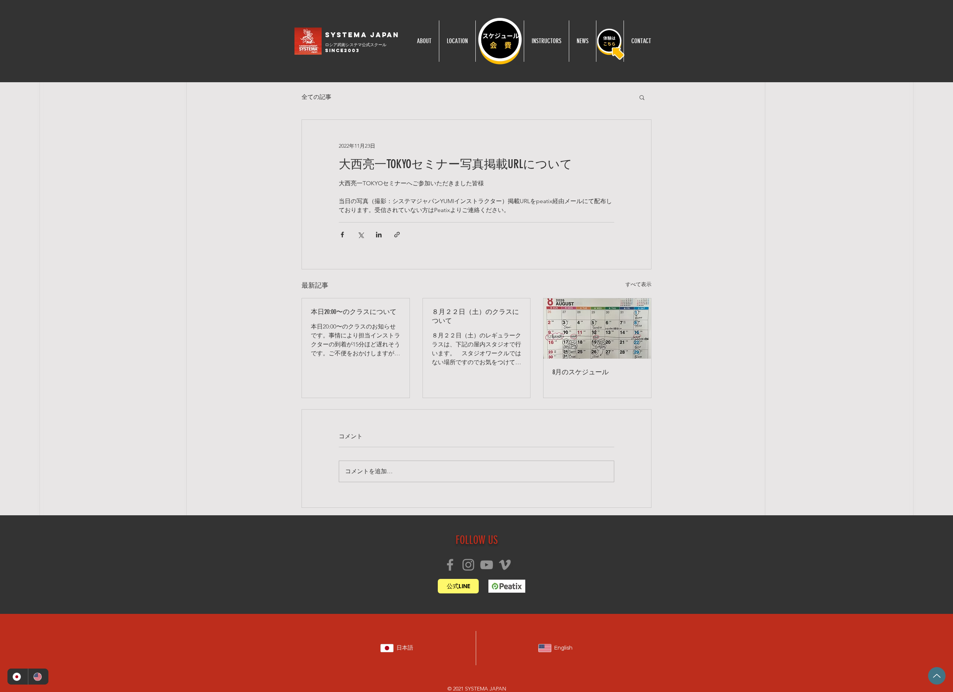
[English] (38, 677)
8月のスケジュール (580, 372)
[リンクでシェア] (397, 234)
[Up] (937, 676)
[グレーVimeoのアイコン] (505, 565)
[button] (642, 97)
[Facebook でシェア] (342, 234)
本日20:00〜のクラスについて (353, 312)
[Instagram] (468, 565)
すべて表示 (638, 284)
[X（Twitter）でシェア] (360, 234)
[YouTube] (486, 565)
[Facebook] (450, 565)
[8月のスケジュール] (597, 328)
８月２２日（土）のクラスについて (475, 316)
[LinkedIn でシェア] (378, 234)
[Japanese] (17, 677)
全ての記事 (316, 96)
